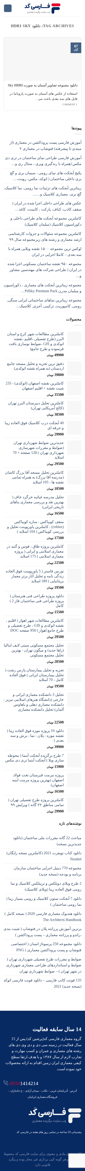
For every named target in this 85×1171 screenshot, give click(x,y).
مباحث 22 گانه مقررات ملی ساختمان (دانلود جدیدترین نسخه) (47, 841)
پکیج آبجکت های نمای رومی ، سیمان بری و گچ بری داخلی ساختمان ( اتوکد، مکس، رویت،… (45, 176)
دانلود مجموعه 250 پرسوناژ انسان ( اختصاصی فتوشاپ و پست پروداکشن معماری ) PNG (46, 947)
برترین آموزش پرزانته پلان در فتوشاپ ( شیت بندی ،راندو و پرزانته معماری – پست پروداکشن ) (42, 932)
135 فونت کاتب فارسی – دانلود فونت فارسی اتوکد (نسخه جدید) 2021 (42, 983)
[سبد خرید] (8, 8)
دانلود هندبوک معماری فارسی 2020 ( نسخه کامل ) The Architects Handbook (42, 917)
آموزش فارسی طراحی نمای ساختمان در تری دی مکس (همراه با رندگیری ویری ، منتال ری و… (43, 161)
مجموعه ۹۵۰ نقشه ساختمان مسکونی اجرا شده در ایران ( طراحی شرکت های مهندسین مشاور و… (44, 270)
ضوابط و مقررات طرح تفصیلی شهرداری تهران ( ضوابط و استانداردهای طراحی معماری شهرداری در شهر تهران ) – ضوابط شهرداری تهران (43, 965)
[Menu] (78, 8)
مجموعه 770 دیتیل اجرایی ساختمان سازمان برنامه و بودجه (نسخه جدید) (47, 871)
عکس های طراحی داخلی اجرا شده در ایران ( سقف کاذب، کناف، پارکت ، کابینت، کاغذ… (46, 206)
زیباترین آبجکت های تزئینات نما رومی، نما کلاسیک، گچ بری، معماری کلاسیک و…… (42, 191)
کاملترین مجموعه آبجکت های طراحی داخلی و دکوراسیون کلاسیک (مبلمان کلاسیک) (45, 221)
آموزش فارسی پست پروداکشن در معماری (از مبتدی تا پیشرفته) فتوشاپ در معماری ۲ (45, 145)
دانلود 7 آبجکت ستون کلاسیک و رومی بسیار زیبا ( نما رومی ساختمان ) (43, 901)
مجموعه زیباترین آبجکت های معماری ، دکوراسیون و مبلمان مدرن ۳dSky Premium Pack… (42, 288)
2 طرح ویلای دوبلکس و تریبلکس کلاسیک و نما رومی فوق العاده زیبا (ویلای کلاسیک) (46, 886)
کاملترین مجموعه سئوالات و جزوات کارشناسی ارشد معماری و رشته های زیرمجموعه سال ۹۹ (44, 237)
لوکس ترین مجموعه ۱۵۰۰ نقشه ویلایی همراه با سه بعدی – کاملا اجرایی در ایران (44, 252)
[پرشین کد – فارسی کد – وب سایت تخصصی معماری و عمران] (43, 8)
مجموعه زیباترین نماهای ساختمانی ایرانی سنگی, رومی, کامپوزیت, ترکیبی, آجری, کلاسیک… (44, 303)
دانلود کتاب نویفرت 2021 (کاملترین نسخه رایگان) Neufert (43, 856)
